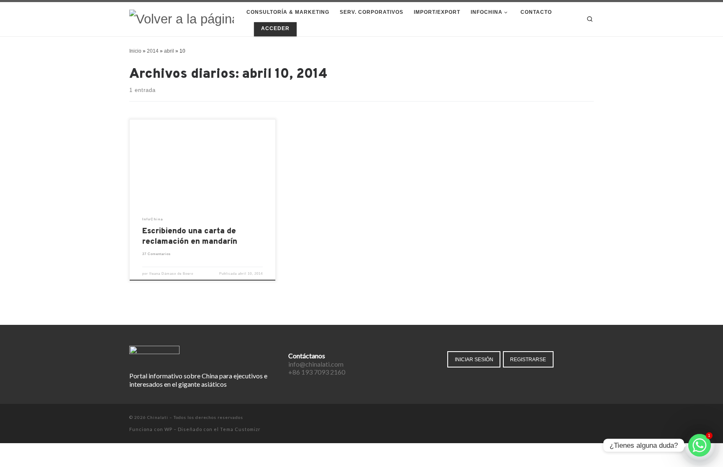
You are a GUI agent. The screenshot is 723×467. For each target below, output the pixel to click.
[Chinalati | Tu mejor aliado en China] (181, 18)
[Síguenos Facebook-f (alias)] (556, 418)
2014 (153, 51)
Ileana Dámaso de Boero (171, 274)
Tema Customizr (240, 429)
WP (168, 429)
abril (169, 51)
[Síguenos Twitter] (568, 418)
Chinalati (157, 417)
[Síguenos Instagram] (579, 418)
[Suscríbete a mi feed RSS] (591, 418)
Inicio (135, 51)
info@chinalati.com (316, 364)
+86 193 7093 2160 (316, 372)
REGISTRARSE (528, 359)
